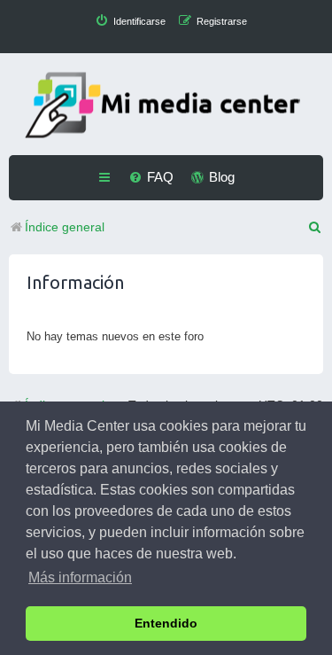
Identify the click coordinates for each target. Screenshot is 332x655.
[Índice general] (166, 107)
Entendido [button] (166, 623)
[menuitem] (130, 21)
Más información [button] (80, 577)
